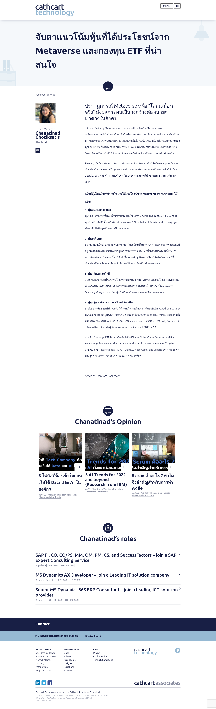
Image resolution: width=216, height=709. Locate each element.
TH (177, 5)
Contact (68, 670)
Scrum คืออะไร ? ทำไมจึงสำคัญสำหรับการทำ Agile (153, 481)
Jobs (66, 653)
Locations (69, 667)
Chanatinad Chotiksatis (50, 497)
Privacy (96, 653)
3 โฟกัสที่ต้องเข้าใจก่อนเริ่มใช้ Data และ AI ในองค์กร (60, 482)
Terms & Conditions (103, 660)
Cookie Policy (100, 656)
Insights (68, 663)
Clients (67, 656)
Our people (70, 660)
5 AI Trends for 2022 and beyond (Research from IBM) (106, 479)
